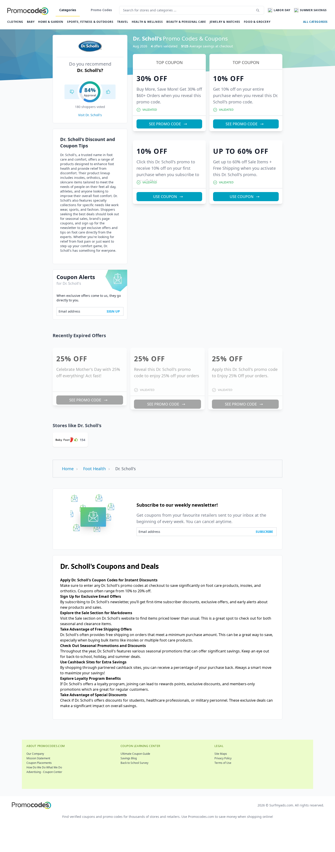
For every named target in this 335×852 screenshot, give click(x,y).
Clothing (15, 22)
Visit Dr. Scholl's (90, 115)
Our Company (35, 754)
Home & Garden (50, 22)
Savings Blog (129, 758)
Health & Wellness (147, 22)
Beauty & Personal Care (186, 22)
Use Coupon (165, 196)
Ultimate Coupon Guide (135, 754)
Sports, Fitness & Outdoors (90, 22)
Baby (30, 22)
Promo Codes (101, 10)
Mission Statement (38, 758)
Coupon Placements (39, 763)
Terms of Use (222, 763)
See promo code (165, 123)
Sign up (113, 311)
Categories (67, 10)
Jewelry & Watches (225, 22)
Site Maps (220, 754)
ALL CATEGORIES (315, 22)
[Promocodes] (27, 10)
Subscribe (264, 531)
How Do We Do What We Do (44, 767)
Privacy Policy (223, 758)
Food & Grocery (257, 22)
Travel (122, 22)
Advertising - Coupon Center (44, 772)
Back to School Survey (134, 763)
